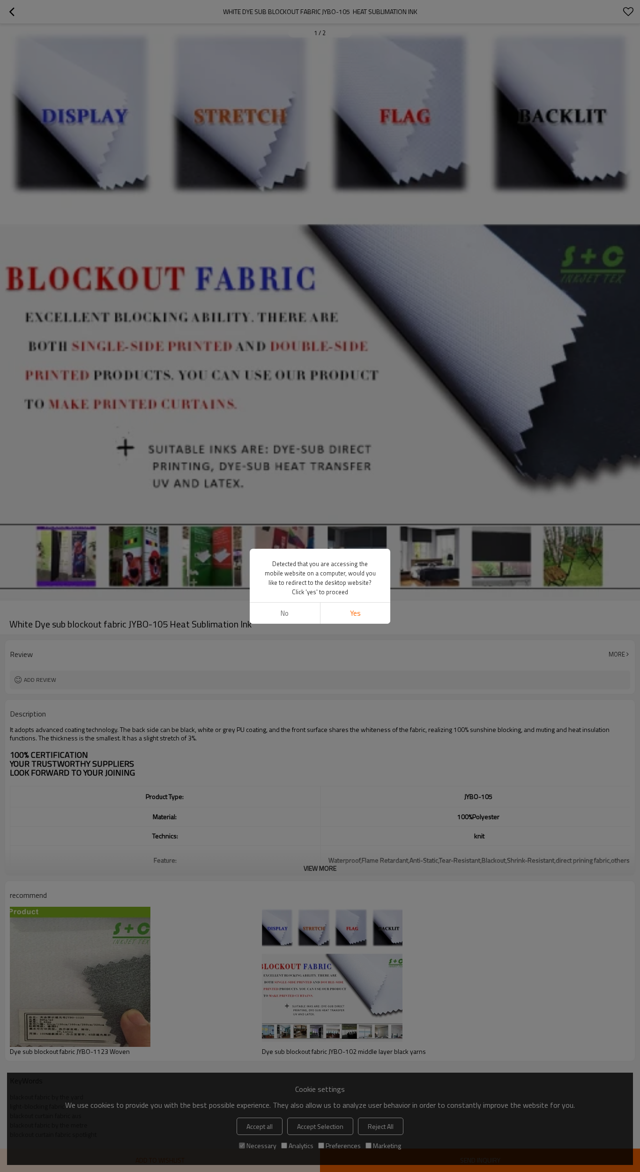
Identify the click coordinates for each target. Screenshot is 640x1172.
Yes (355, 613)
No (285, 613)
